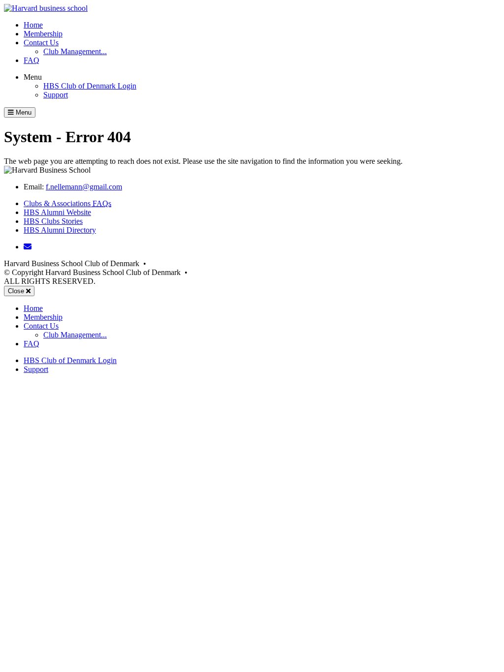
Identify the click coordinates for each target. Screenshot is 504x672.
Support (55, 95)
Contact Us (41, 42)
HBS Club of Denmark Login (89, 86)
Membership (43, 34)
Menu (33, 77)
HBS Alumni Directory (60, 230)
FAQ (31, 60)
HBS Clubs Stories (53, 221)
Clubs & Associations (67, 203)
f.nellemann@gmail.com (84, 187)
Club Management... (75, 51)
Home (33, 25)
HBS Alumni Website (57, 212)
